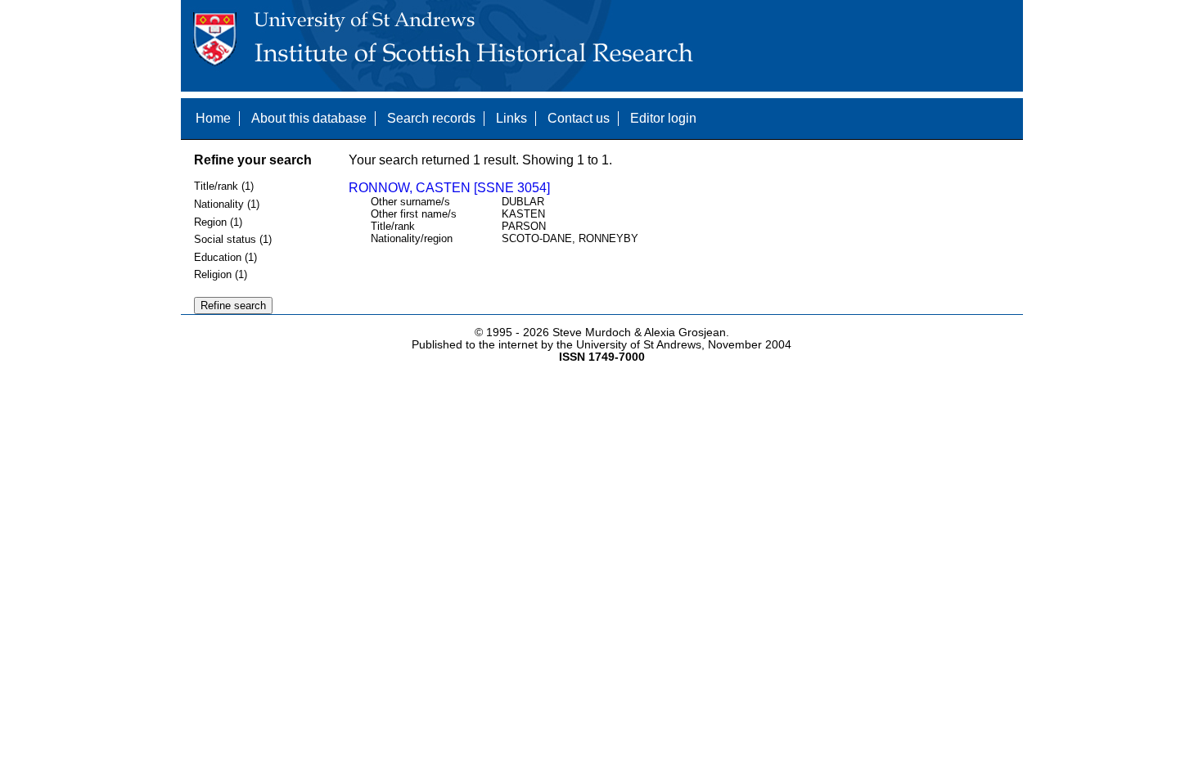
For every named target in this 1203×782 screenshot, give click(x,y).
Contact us (578, 118)
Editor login (663, 118)
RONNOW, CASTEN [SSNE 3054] (449, 188)
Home (213, 118)
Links (511, 118)
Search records (431, 118)
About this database (309, 118)
